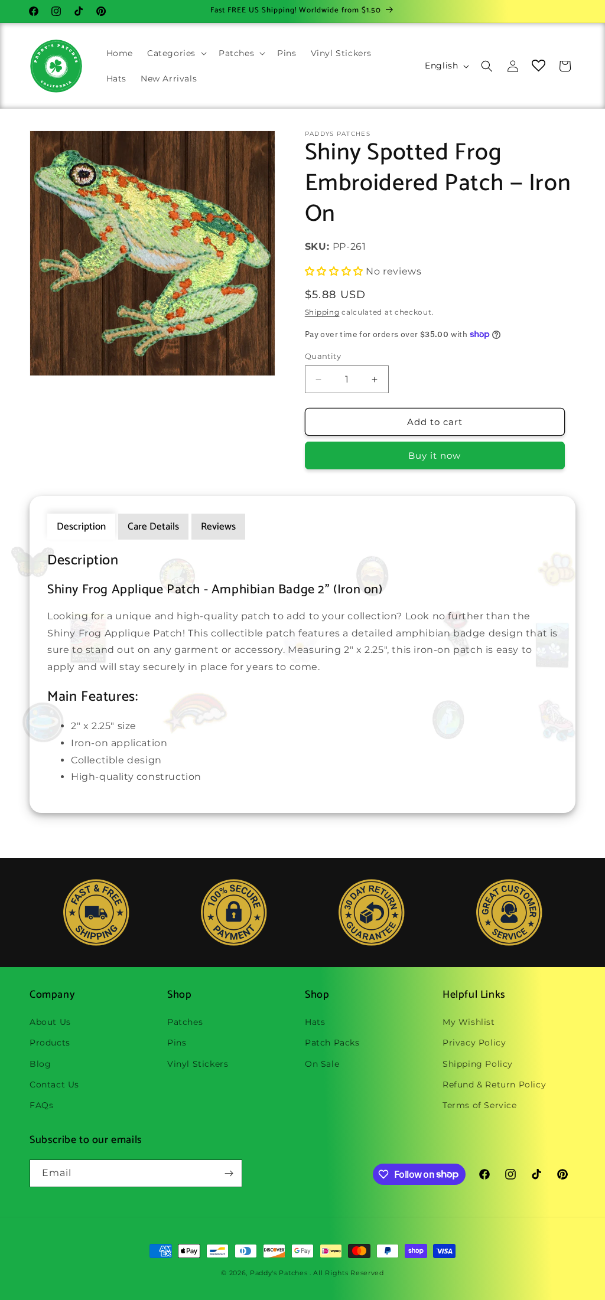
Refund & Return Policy (494, 1084)
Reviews (218, 526)
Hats (315, 1022)
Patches (185, 1022)
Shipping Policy (478, 1064)
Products (50, 1042)
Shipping (322, 312)
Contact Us (54, 1084)
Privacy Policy (474, 1042)
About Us (50, 1022)
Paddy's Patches (279, 1273)
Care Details (153, 526)
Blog (40, 1064)
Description (81, 526)
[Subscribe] (229, 1173)
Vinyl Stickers (197, 1064)
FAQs (41, 1105)
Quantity (323, 356)
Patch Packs (332, 1042)
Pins (176, 1042)
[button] (176, 53)
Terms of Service (480, 1105)
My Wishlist (469, 1022)
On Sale (322, 1064)
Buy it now (434, 455)
